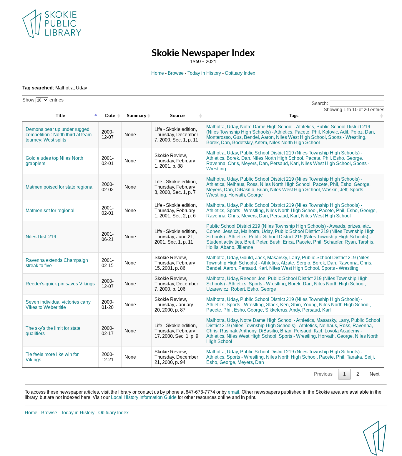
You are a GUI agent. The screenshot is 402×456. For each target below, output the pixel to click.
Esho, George (261, 289)
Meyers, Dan (250, 362)
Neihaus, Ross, (243, 184)
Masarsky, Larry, (284, 257)
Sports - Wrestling (339, 268)
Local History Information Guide (144, 397)
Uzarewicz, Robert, (226, 289)
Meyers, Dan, (255, 163)
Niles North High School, (278, 158)
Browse (176, 73)
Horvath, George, (336, 336)
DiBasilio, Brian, (252, 189)
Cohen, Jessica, (223, 231)
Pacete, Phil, (308, 131)
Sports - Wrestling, (347, 137)
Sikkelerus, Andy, (283, 309)
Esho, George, (348, 158)
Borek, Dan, (218, 142)
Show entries (43, 99)
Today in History (204, 73)
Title (60, 115)
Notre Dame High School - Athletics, (277, 126)
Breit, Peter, (256, 241)
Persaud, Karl (316, 309)
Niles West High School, (301, 137)
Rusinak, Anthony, (239, 330)
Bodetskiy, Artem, (250, 142)
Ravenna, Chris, (223, 163)
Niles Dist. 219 (41, 236)
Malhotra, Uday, (222, 126)
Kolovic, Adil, (335, 131)
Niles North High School (294, 142)
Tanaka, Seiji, (361, 357)
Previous (323, 374)
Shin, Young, (304, 304)
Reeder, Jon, (253, 278)
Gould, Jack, (253, 257)
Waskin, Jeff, (335, 189)
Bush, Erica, (282, 241)
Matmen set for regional (50, 210)
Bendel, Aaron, (259, 137)
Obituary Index (240, 73)
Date (110, 115)
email (233, 392)
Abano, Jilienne (236, 247)
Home (157, 73)
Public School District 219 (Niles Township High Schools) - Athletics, (288, 129)
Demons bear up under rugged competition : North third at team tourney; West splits (59, 134)
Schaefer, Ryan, (340, 241)
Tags (293, 115)
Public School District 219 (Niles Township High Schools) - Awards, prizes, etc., (288, 226)
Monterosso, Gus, (224, 137)
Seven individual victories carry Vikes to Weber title (58, 304)
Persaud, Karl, (285, 163)
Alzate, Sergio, (296, 262)
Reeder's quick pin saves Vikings (60, 283)
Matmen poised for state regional (60, 186)
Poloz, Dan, (362, 131)
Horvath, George (245, 194)
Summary (136, 115)
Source (177, 115)
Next (374, 374)
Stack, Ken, (278, 304)
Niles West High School (326, 215)
